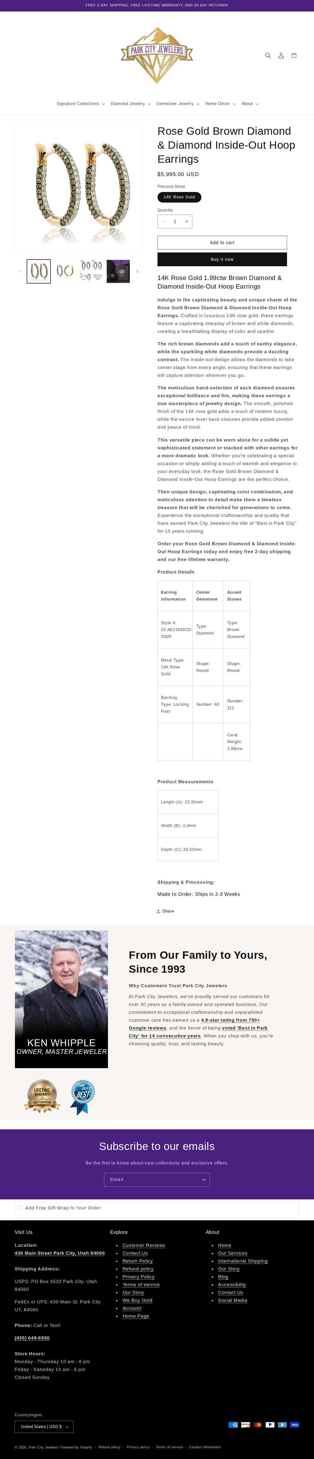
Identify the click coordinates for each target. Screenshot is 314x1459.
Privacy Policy (139, 1276)
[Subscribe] (203, 1180)
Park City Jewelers (44, 1447)
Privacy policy (138, 1447)
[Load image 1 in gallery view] (39, 271)
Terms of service (141, 1284)
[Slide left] (20, 271)
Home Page (136, 1316)
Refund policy (138, 1268)
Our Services (233, 1253)
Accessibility (232, 1284)
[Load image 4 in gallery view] (118, 271)
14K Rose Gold (179, 197)
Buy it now (222, 259)
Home (225, 1245)
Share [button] (168, 911)
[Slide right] (137, 271)
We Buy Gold (138, 1300)
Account (132, 1308)
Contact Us (135, 1253)
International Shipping (243, 1261)
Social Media (233, 1300)
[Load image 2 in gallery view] (65, 271)
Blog (223, 1276)
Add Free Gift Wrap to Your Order (63, 1207)
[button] (80, 104)
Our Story (133, 1292)
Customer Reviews (144, 1245)
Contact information (205, 1447)
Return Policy (138, 1261)
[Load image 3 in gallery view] (92, 271)
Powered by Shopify (76, 1447)
